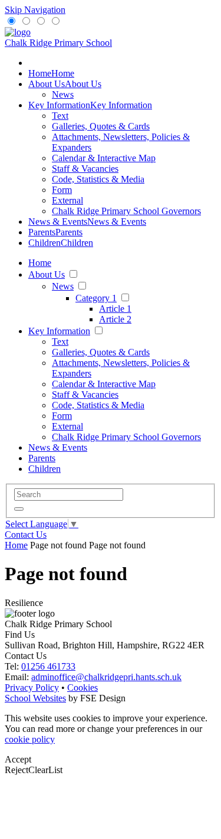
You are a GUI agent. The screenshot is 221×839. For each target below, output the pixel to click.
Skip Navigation (35, 10)
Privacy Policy (32, 687)
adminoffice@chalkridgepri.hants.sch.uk (106, 677)
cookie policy (30, 739)
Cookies (82, 687)
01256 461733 (48, 666)
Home (16, 545)
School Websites (35, 698)
